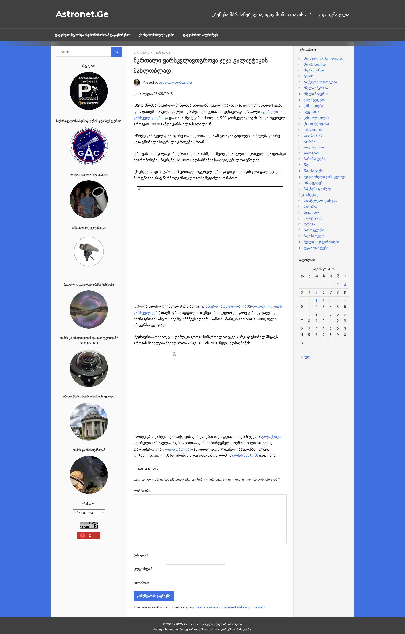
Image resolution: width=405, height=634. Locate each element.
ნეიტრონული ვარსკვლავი (325, 176)
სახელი (141, 555)
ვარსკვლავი (162, 53)
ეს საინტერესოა (316, 123)
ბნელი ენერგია (316, 88)
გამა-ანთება (313, 105)
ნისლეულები (314, 182)
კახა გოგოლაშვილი (175, 82)
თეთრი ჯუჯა (313, 135)
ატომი (308, 76)
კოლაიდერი (314, 147)
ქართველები (314, 230)
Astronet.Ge (82, 14)
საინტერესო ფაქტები (320, 200)
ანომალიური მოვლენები (323, 58)
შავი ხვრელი (314, 236)
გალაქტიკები (314, 99)
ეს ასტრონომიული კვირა (156, 35)
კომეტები (311, 153)
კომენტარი (142, 490)
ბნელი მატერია (316, 94)
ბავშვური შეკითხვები (320, 82)
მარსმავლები (314, 159)
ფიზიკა (309, 224)
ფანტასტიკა (313, 218)
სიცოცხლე (312, 212)
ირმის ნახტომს (245, 455)
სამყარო (310, 206)
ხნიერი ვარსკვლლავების (227, 306)
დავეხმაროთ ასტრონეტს (200, 35)
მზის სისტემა (313, 170)
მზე (306, 165)
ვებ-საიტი (141, 582)
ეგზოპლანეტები (316, 117)
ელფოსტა (143, 568)
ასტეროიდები (315, 64)
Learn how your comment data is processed (230, 607)
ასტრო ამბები (314, 70)
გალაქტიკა (271, 436)
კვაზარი (310, 141)
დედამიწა (311, 111)
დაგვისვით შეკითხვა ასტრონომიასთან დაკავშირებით (92, 35)
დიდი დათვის (177, 449)
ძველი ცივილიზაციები (321, 242)
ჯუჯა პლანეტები (316, 247)
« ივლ (305, 357)
